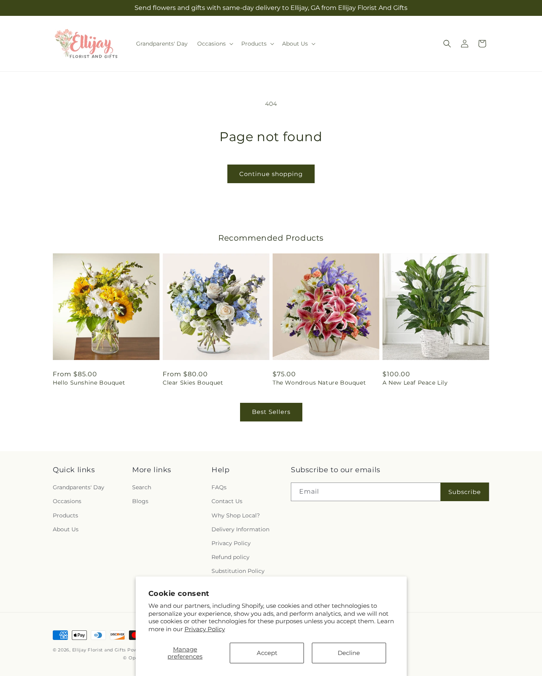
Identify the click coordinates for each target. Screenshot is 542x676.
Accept (267, 653)
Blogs (140, 501)
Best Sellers (271, 412)
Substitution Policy (238, 571)
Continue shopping (271, 174)
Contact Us (226, 501)
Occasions (67, 501)
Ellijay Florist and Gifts (99, 650)
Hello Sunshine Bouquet (89, 382)
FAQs (219, 487)
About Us (66, 529)
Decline (349, 653)
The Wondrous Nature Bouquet (319, 382)
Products (65, 515)
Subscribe (464, 492)
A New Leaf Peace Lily (415, 382)
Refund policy (230, 557)
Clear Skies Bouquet (193, 382)
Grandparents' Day (78, 487)
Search (141, 487)
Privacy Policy (205, 629)
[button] (214, 43)
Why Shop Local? (235, 515)
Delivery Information (240, 529)
